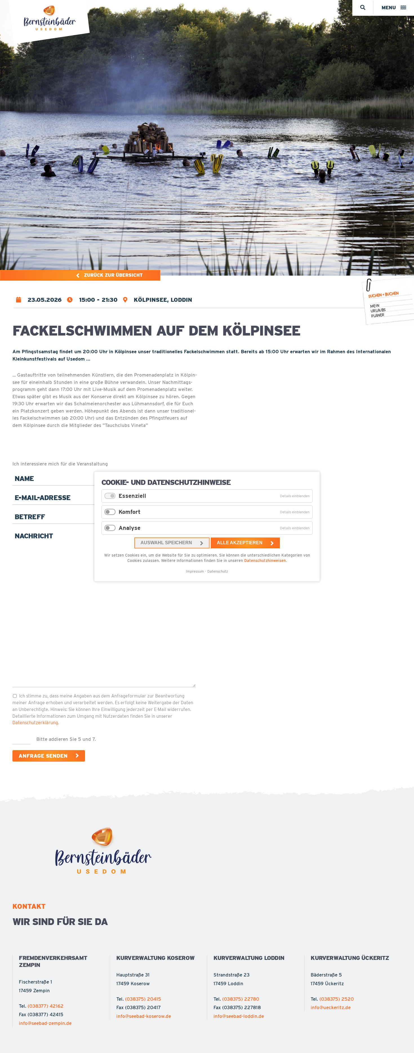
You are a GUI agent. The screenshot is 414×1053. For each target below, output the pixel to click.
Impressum (195, 571)
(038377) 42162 (46, 1006)
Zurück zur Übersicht (113, 275)
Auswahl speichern (166, 542)
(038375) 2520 (336, 999)
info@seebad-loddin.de (238, 1016)
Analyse (130, 528)
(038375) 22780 (240, 999)
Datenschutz (217, 571)
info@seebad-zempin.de (45, 1023)
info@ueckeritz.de (331, 1007)
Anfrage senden (43, 756)
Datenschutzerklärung (35, 722)
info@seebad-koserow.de (143, 1016)
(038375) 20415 (143, 999)
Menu (389, 7)
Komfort (130, 511)
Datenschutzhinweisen (265, 560)
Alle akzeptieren (239, 542)
